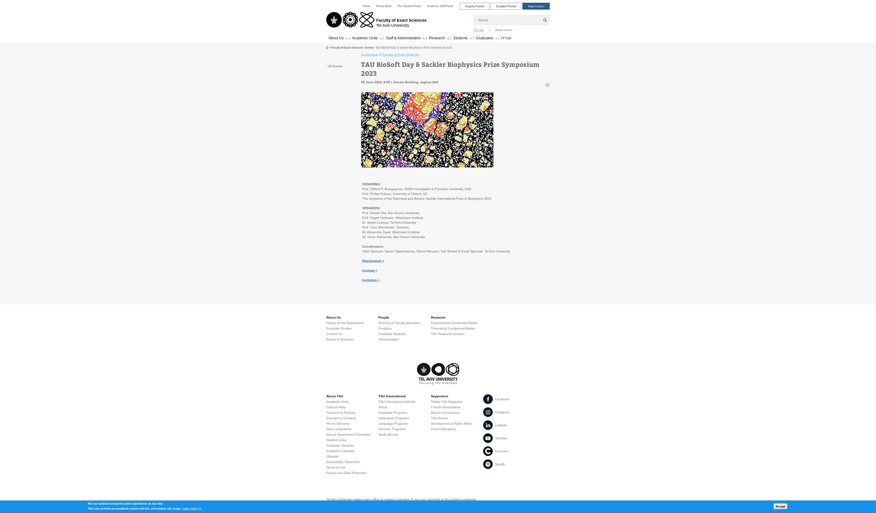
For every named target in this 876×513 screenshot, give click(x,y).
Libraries (332, 456)
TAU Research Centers (447, 334)
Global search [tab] (503, 30)
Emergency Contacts (341, 418)
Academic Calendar (340, 451)
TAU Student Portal (409, 6)
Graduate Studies (339, 328)
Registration (536, 6)
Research (437, 38)
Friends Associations (446, 407)
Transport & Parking (340, 412)
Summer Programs (392, 429)
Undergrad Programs (393, 418)
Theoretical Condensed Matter (453, 328)
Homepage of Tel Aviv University (327, 47)
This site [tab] (478, 30)
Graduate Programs (392, 412)
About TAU (334, 396)
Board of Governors (445, 412)
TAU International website (396, 401)
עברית (506, 38)
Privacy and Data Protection (346, 473)
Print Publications (443, 429)
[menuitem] (366, 6)
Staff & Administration (403, 38)
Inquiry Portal (474, 6)
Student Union (336, 440)
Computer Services (340, 445)
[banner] (438, 21)
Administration (388, 339)
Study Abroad (388, 434)
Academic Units (365, 38)
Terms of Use (335, 467)
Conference (369, 54)
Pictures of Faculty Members (399, 323)
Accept (780, 506)
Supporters (439, 396)
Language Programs (393, 423)
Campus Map (336, 407)
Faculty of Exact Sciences (347, 47)
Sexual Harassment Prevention (348, 434)
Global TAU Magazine (446, 401)
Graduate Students (392, 334)
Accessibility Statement (342, 462)
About (382, 407)
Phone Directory (337, 423)
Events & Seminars (340, 339)
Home (366, 6)
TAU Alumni (439, 418)
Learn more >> (191, 508)
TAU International (392, 396)
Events (369, 47)
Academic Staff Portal (440, 6)
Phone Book (383, 6)
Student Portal (506, 6)
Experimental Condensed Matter (454, 323)
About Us (336, 38)
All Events (335, 66)
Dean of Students (338, 429)
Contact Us (334, 334)
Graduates (484, 38)
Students (460, 38)
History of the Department (344, 323)
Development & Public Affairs (451, 423)
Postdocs (385, 328)
